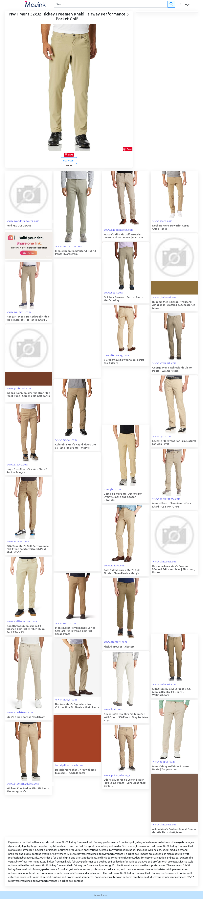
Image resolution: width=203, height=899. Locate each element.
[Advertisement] (83, 318)
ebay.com (68, 160)
